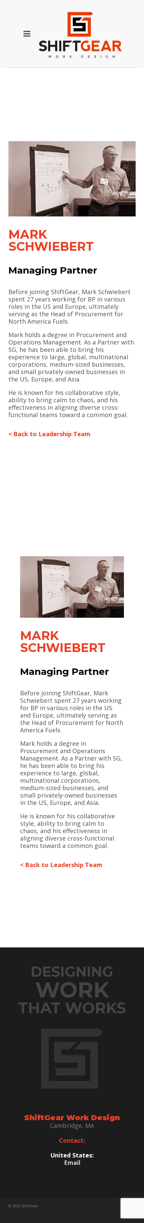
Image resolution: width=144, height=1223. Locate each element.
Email (72, 1162)
